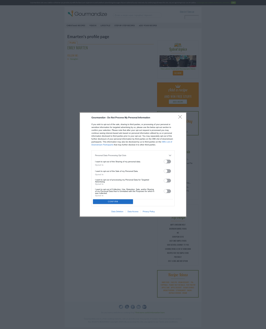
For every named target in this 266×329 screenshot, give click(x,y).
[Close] (181, 117)
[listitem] (133, 155)
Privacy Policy (149, 211)
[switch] (167, 161)
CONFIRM (113, 202)
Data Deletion (117, 211)
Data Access (133, 211)
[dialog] (133, 164)
